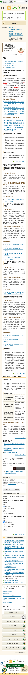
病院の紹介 (6, 593)
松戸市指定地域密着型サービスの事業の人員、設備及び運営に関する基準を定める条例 (14, 103)
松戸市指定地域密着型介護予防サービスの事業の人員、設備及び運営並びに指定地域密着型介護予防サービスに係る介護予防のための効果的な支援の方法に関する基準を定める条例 (14, 111)
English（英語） (13, 625)
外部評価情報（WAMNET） (11, 452)
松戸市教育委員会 (7, 602)
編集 (24, 606)
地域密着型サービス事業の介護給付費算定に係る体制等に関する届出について (14, 557)
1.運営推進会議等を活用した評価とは (14, 61)
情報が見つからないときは (13, 621)
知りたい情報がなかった (11, 513)
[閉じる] (1, 663)
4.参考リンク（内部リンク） (12, 67)
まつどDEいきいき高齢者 (15, 29)
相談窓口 (14, 23)
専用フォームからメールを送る (11, 489)
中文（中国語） (13, 630)
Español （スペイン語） (13, 643)
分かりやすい (8, 506)
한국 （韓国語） (13, 634)
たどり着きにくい (9, 526)
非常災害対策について (10, 567)
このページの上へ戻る (20, 161)
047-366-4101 (12, 484)
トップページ (12, 27)
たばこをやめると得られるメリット (12, 596)
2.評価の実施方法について (11, 63)
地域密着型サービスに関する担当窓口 (14, 582)
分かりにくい (8, 511)
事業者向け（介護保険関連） (16, 33)
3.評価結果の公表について (11, 65)
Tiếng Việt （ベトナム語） (13, 639)
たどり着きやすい (9, 522)
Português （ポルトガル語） (13, 647)
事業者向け (12, 31)
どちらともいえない (9, 508)
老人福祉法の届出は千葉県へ (12, 580)
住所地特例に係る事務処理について (14, 561)
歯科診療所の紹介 (7, 591)
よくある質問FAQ (12, 617)
